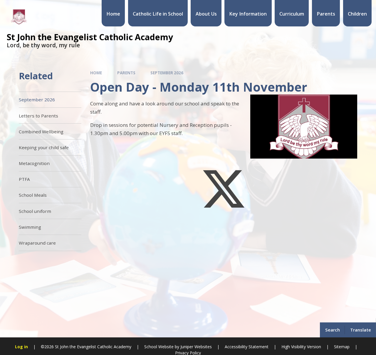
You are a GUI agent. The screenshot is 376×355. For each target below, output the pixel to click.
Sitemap (342, 346)
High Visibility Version (301, 346)
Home (96, 72)
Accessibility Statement (246, 346)
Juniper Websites (196, 346)
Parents (126, 72)
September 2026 (166, 72)
